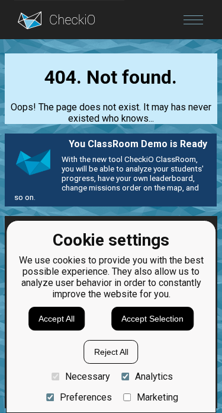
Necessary (87, 376)
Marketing (157, 397)
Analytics (154, 376)
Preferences (85, 397)
